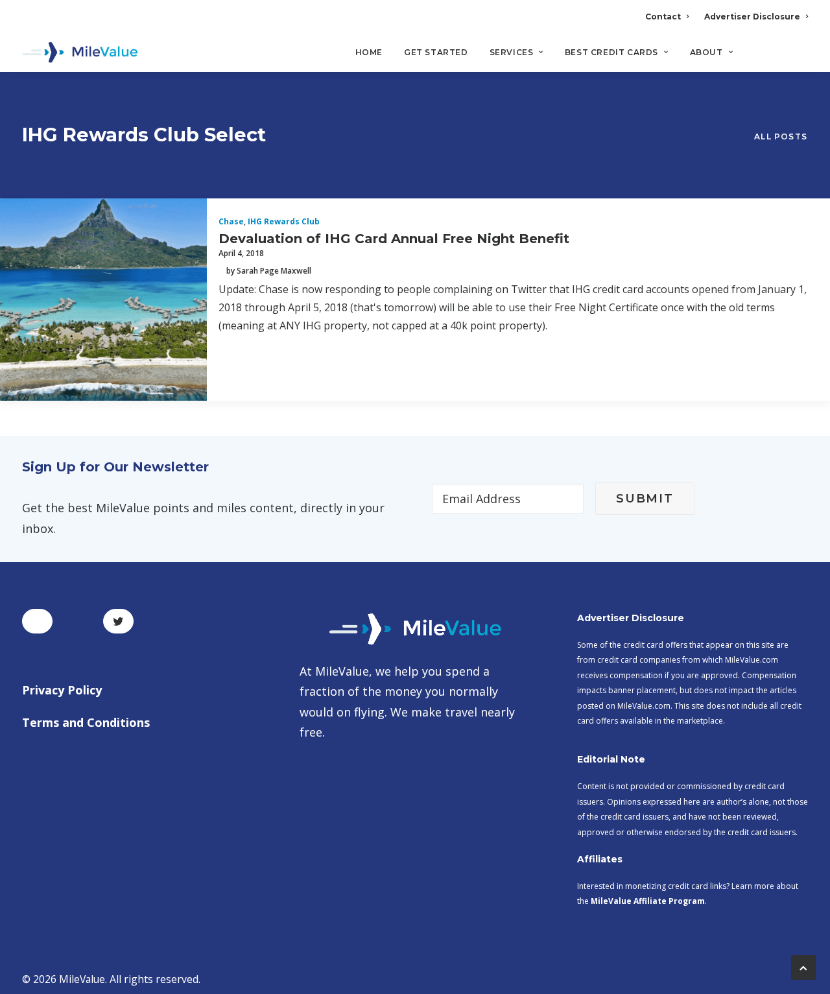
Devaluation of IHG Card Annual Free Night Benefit (394, 238)
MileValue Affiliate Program (648, 900)
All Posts (780, 136)
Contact (663, 16)
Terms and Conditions (86, 722)
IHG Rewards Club (284, 221)
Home (369, 52)
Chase (231, 221)
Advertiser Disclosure (752, 16)
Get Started (436, 52)
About (706, 52)
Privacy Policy (62, 690)
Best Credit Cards (611, 52)
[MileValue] (80, 52)
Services (512, 52)
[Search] (799, 57)
